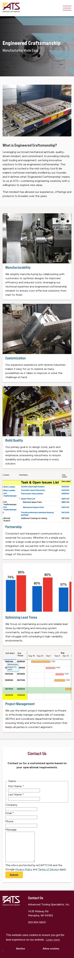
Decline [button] (20, 948)
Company (11, 804)
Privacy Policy (23, 869)
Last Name (16, 794)
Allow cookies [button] (51, 948)
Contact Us (35, 898)
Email (9, 813)
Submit (14, 875)
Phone (9, 821)
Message (11, 829)
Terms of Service (48, 869)
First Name (16, 786)
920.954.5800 (37, 922)
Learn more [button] (53, 939)
